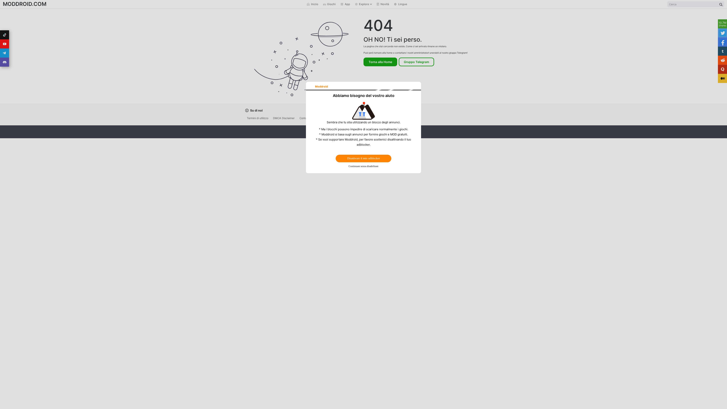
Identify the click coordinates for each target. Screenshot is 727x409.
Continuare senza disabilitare (363, 166)
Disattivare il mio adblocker (363, 158)
